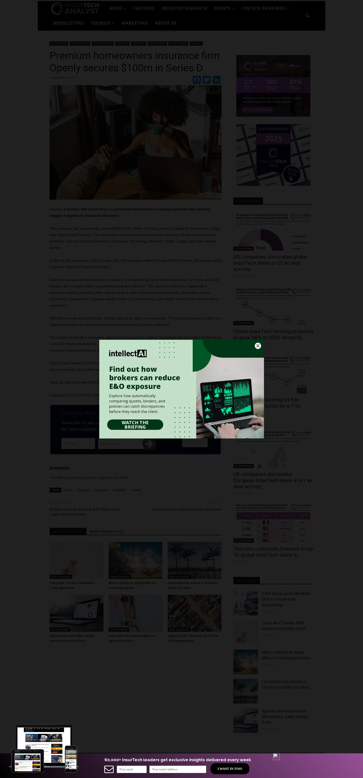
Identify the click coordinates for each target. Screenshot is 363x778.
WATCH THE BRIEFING (135, 424)
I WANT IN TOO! (230, 769)
